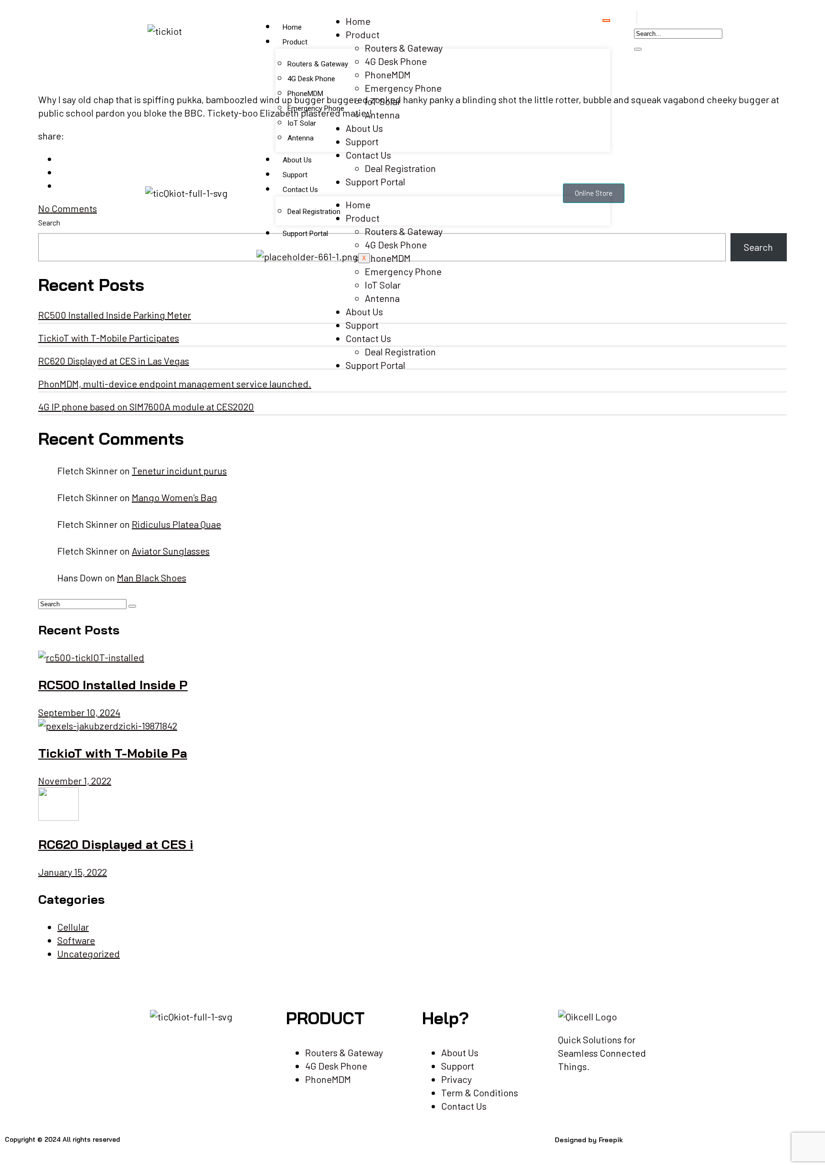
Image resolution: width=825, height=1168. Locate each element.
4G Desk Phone (311, 79)
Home (292, 27)
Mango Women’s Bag (174, 497)
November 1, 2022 (74, 780)
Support (295, 175)
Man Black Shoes (151, 577)
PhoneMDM (305, 93)
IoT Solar (301, 123)
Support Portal (305, 233)
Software (76, 940)
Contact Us (300, 189)
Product (295, 42)
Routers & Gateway (317, 64)
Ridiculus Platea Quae (176, 524)
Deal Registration (313, 211)
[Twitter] (317, 1148)
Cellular (73, 926)
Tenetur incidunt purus (179, 470)
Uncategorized (88, 953)
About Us (297, 160)
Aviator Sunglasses (171, 551)
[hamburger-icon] (606, 20)
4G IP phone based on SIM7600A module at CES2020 (146, 406)
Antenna (300, 138)
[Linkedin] (343, 1148)
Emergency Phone (315, 108)
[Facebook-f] (292, 1148)
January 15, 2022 (72, 872)
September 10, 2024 (79, 712)
